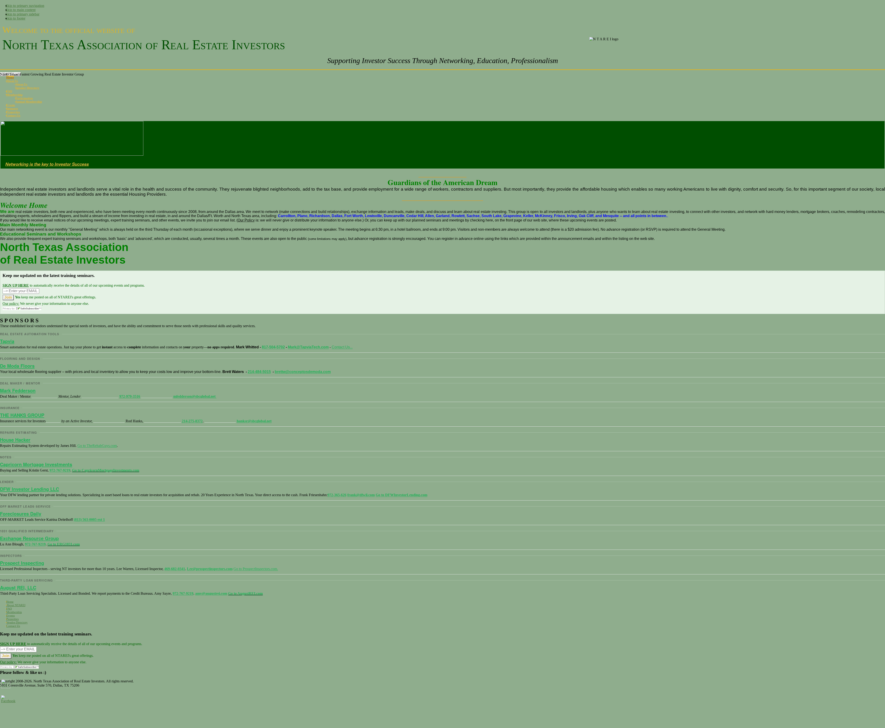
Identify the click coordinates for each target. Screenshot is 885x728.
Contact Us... (342, 347)
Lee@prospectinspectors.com (210, 569)
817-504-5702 (273, 347)
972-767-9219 (60, 470)
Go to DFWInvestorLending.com (401, 495)
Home (10, 601)
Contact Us (13, 626)
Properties (12, 619)
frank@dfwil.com (361, 495)
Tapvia (7, 341)
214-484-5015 (259, 372)
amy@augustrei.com (211, 593)
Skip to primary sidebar (22, 14)
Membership (14, 612)
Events (10, 615)
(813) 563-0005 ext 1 (89, 519)
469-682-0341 (174, 569)
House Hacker (15, 439)
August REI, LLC (18, 587)
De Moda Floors (17, 365)
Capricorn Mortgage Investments (36, 464)
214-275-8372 (192, 421)
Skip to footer (15, 18)
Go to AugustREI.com (245, 593)
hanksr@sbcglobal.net (254, 421)
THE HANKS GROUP (22, 415)
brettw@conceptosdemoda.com (303, 372)
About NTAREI (15, 605)
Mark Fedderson (17, 390)
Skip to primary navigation (25, 6)
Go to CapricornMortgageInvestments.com (105, 470)
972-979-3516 (129, 396)
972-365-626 (336, 495)
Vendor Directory (17, 622)
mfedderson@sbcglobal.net (194, 396)
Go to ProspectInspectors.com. (255, 569)
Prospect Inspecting (22, 562)
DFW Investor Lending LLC (29, 489)
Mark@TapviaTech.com (308, 347)
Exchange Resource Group (29, 538)
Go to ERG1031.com (63, 544)
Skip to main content (20, 10)
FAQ (9, 608)
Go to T (97, 446)
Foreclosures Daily (20, 513)
